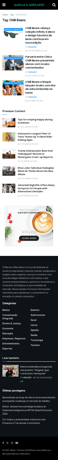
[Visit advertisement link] (29, 226)
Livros (34, 325)
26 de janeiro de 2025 (28, 127)
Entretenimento (10, 343)
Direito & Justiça (11, 323)
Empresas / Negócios (13, 29)
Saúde (34, 335)
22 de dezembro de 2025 (37, 51)
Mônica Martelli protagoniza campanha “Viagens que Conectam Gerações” (36, 370)
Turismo (35, 345)
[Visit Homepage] (29, 5)
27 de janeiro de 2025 (28, 144)
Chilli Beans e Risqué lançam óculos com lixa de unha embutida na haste (40, 87)
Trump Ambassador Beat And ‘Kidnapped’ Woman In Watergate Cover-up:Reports (35, 154)
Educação (7, 333)
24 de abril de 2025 (35, 101)
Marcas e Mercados (21, 453)
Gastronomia (38, 315)
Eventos (35, 310)
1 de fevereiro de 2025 (28, 196)
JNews (13, 450)
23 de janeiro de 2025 (28, 179)
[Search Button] (54, 5)
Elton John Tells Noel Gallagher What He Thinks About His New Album (36, 171)
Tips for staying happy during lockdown (35, 121)
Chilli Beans (21, 14)
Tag (12, 14)
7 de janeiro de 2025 (28, 161)
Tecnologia (37, 340)
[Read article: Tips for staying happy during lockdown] (8, 122)
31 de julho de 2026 (43, 378)
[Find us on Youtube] (16, 443)
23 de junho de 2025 (35, 76)
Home (5, 14)
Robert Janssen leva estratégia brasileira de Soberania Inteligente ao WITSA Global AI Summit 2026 (27, 410)
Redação (33, 47)
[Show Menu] (3, 5)
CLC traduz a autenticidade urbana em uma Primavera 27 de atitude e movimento (23, 421)
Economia (7, 328)
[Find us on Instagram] (12, 443)
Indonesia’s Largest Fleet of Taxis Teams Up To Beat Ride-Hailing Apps (35, 137)
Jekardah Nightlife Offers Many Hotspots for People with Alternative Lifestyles (36, 188)
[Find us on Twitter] (7, 443)
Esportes (7, 348)
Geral (33, 320)
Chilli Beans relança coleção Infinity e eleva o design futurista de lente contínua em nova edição (40, 35)
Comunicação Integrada (9, 316)
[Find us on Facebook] (3, 443)
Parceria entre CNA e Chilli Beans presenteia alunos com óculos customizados (39, 62)
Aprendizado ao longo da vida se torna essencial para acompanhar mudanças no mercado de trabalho (28, 399)
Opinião (35, 330)
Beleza (6, 310)
